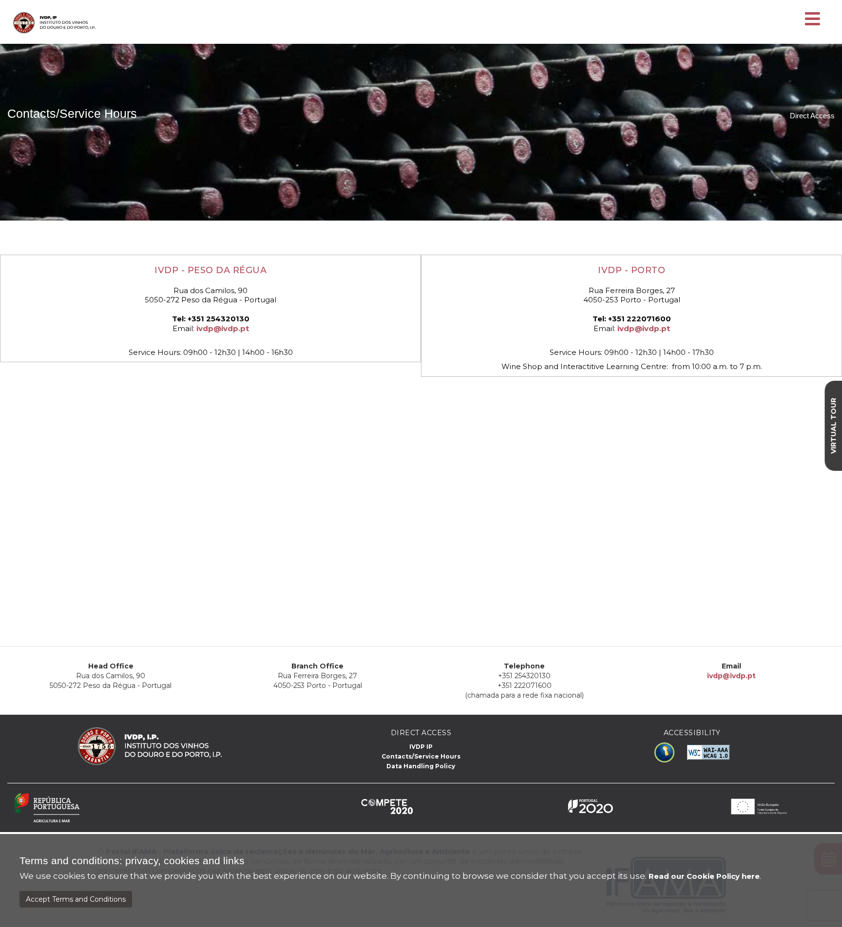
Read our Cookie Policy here (704, 876)
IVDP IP (421, 746)
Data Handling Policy (420, 766)
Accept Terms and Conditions (76, 899)
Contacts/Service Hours (421, 756)
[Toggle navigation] (812, 19)
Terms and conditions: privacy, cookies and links (132, 861)
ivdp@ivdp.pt (222, 328)
